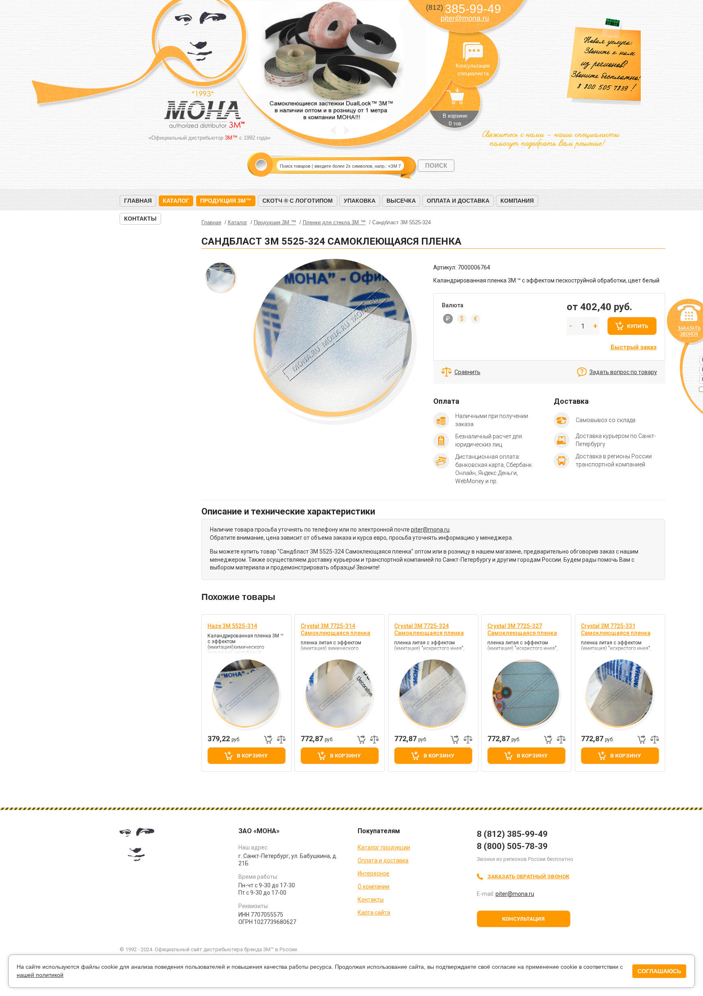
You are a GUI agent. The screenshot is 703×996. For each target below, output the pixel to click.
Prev (333, 130)
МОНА (201, 39)
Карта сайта (374, 912)
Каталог (176, 200)
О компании (373, 886)
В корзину (252, 756)
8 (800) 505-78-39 (512, 846)
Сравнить (467, 372)
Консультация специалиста (473, 52)
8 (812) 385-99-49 (512, 834)
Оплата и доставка (458, 200)
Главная (138, 200)
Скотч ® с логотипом (297, 200)
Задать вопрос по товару (623, 372)
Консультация (523, 919)
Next (346, 130)
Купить (637, 326)
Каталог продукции (384, 847)
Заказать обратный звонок (528, 876)
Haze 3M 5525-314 (232, 626)
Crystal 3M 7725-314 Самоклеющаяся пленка (335, 629)
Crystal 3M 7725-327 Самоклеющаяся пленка (522, 629)
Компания (517, 200)
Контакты (140, 218)
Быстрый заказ (634, 347)
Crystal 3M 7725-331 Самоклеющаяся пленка (616, 629)
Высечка (401, 200)
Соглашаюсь (659, 971)
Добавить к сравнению (281, 739)
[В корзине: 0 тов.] (455, 100)
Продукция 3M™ (225, 200)
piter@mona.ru (465, 18)
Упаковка (360, 200)
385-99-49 (463, 8)
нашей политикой (40, 975)
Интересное (373, 873)
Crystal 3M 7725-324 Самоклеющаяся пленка (429, 629)
